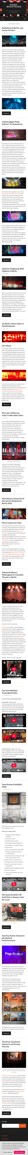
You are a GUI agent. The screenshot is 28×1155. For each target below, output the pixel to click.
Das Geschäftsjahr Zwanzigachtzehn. (10, 691)
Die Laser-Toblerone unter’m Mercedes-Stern (12, 414)
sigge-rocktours (14, 6)
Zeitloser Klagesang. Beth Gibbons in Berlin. (13, 269)
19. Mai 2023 (5, 418)
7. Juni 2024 (5, 273)
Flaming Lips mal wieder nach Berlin (11, 193)
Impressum (5, 1135)
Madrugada (5, 627)
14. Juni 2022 (5, 506)
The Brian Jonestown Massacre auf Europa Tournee (11, 1044)
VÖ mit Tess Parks (6, 1103)
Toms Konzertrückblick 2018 (12, 785)
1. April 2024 (5, 328)
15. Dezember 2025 (7, 33)
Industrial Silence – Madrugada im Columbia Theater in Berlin (12, 574)
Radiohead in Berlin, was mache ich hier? (12, 29)
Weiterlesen (6, 113)
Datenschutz (5, 1139)
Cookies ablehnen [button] (7, 1152)
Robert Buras (21, 636)
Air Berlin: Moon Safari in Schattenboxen (13, 324)
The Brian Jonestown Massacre (10, 1075)
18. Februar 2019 (6, 579)
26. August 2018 (6, 943)
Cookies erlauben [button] (19, 1152)
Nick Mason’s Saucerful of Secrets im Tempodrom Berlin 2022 (13, 501)
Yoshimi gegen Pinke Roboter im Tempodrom (12, 123)
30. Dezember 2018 (7, 695)
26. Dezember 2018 (7, 789)
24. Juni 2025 (5, 126)
